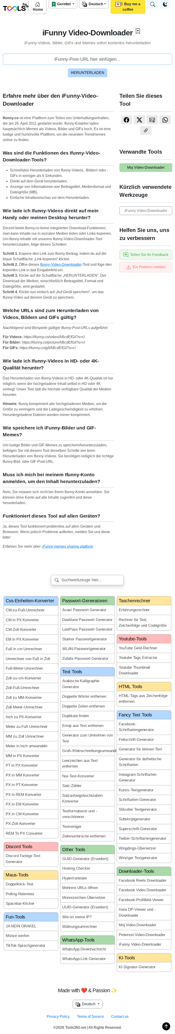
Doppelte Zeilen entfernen (83, 706)
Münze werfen (17, 936)
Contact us (120, 1016)
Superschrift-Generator (138, 829)
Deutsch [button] (88, 1004)
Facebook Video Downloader (142, 890)
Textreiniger (72, 826)
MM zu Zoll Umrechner (25, 736)
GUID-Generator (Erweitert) (85, 859)
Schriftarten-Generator (137, 799)
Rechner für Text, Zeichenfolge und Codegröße (143, 623)
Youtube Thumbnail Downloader (134, 670)
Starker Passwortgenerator (84, 639)
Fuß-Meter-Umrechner (24, 668)
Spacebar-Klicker (20, 903)
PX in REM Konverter (23, 794)
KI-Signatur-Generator (137, 967)
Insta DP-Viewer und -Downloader (137, 912)
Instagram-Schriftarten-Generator (138, 777)
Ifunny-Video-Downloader (61, 264)
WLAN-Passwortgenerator (84, 649)
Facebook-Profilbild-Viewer (141, 900)
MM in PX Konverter (22, 756)
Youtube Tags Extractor (138, 657)
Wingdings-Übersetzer (137, 848)
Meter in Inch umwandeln (26, 746)
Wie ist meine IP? (77, 917)
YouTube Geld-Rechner (138, 648)
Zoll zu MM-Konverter (24, 697)
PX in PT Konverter (22, 785)
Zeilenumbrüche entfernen (84, 836)
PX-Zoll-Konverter (21, 823)
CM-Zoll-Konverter (21, 629)
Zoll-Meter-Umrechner (24, 707)
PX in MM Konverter (22, 775)
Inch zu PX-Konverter (24, 717)
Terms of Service (90, 1016)
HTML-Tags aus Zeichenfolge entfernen (143, 699)
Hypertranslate (74, 878)
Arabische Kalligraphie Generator (80, 684)
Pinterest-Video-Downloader (142, 935)
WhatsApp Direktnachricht (84, 949)
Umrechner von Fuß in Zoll (28, 659)
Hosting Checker (76, 868)
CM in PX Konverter (22, 620)
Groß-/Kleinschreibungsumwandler (88, 751)
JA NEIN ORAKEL (21, 926)
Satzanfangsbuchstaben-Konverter (82, 798)
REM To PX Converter (24, 833)
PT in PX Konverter (22, 765)
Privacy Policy (58, 1016)
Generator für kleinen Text (140, 749)
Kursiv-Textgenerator (136, 790)
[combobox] (87, 580)
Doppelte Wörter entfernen (84, 696)
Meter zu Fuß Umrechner (27, 726)
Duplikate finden (75, 716)
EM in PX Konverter (22, 639)
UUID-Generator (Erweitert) (85, 907)
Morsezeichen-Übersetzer (84, 897)
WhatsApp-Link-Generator (84, 959)
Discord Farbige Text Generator (23, 859)
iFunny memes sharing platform (67, 546)
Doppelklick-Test (19, 884)
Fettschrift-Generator (136, 739)
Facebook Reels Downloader (143, 880)
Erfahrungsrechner (134, 610)
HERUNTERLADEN (87, 73)
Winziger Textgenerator (138, 858)
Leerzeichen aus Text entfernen (80, 763)
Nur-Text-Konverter (78, 776)
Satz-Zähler (72, 786)
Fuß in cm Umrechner (24, 649)
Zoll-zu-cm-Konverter (23, 678)
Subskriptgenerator (134, 819)
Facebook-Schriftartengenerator (136, 727)
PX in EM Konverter (22, 804)
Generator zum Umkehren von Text (87, 738)
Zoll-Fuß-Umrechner (22, 688)
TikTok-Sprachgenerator (25, 945)
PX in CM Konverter (22, 814)
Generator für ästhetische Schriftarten (140, 762)
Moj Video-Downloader (146, 167)
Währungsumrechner (79, 926)
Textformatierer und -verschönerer (79, 814)
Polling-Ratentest (20, 894)
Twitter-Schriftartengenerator (142, 838)
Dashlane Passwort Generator (87, 620)
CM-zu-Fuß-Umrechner (25, 610)
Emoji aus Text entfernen (82, 726)
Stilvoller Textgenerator (138, 809)
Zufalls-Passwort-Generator (85, 658)
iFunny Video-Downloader (146, 211)
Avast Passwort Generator (84, 610)
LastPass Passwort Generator (87, 629)
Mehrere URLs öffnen (80, 888)
